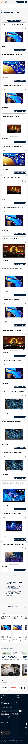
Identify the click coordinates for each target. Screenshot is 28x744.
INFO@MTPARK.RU (4, 722)
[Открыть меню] (26, 2)
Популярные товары (13, 606)
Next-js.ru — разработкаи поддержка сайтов (9, 742)
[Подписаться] (20, 711)
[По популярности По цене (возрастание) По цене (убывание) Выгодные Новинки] (14, 21)
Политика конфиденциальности (5, 703)
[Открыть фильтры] (2, 21)
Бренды (17, 700)
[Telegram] (26, 724)
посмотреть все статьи (7, 648)
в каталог (3, 613)
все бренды (4, 682)
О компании (3, 699)
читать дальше (9, 595)
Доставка (17, 702)
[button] (14, 6)
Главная (17, 697)
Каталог (17, 699)
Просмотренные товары (13, 610)
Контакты (2, 700)
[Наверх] (26, 733)
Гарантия (17, 703)
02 (15, 575)
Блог (1, 697)
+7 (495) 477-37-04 (4, 720)
